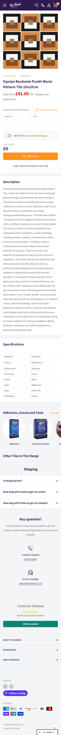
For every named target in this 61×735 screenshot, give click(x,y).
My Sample (48, 732)
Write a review (30, 624)
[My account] (49, 5)
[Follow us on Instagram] (11, 686)
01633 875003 (30, 559)
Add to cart (33, 156)
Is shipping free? (12, 480)
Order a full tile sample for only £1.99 (30, 165)
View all (54, 412)
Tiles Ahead (9, 76)
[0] (55, 5)
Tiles (35, 116)
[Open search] (36, 5)
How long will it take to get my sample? (25, 503)
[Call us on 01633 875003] (43, 5)
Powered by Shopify (11, 728)
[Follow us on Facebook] (5, 686)
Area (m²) (9, 116)
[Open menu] (4, 5)
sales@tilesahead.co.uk (30, 583)
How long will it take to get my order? (24, 492)
